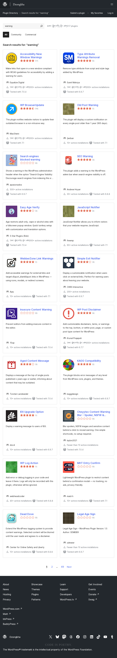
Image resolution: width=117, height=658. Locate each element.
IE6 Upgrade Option (32, 411)
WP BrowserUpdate (32, 105)
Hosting (7, 594)
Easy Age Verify (30, 207)
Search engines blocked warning (30, 158)
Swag (92, 599)
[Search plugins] (41, 26)
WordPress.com (12, 608)
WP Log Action (29, 463)
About (6, 584)
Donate (93, 594)
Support (64, 589)
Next (69, 567)
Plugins (35, 594)
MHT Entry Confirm (88, 463)
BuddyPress (10, 624)
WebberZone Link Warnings (36, 258)
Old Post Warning (87, 105)
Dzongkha (15, 637)
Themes (35, 589)
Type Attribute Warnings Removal (88, 55)
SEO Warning (85, 156)
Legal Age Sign (86, 514)
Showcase (36, 584)
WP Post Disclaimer (89, 309)
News (6, 589)
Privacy (7, 599)
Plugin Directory (10, 13)
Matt (7, 614)
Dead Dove (27, 514)
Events (92, 589)
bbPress (8, 619)
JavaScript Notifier (88, 207)
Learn (63, 584)
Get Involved (95, 584)
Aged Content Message (34, 360)
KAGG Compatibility (89, 360)
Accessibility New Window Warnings (31, 55)
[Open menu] (112, 4)
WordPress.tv (68, 599)
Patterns (35, 599)
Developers (66, 594)
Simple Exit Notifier (88, 258)
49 (62, 566)
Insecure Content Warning (36, 309)
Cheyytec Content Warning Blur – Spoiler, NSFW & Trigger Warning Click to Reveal (93, 413)
